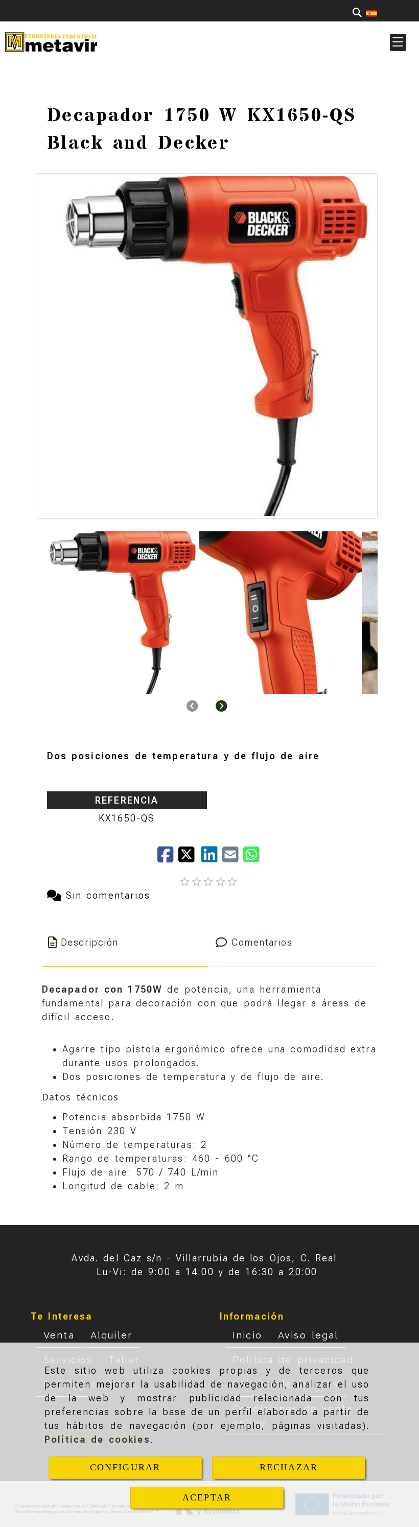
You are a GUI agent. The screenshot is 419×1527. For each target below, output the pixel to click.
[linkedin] (211, 858)
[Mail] (232, 858)
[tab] (125, 942)
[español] (371, 12)
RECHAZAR (289, 1467)
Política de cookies (97, 1439)
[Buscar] (357, 12)
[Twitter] (189, 858)
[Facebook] (167, 858)
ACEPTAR (206, 1497)
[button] (398, 42)
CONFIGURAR (125, 1467)
